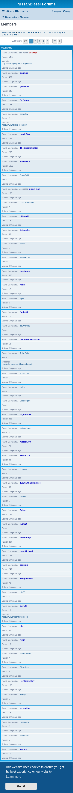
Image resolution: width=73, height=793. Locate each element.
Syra (22, 298)
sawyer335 (25, 326)
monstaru (24, 736)
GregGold (24, 175)
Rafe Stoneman (27, 202)
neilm (22, 285)
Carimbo (24, 73)
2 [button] (35, 41)
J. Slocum (24, 373)
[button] (25, 41)
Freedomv (24, 722)
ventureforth (25, 653)
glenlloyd (24, 86)
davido (23, 496)
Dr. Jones (24, 100)
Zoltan (23, 510)
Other (16, 35)
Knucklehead (26, 551)
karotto (23, 749)
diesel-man (34, 189)
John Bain (24, 353)
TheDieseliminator (29, 148)
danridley (24, 114)
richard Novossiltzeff (30, 339)
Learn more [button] (13, 776)
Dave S (23, 606)
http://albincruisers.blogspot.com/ (17, 364)
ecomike (24, 565)
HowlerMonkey (27, 681)
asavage (33, 53)
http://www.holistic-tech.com (14, 125)
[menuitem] (10, 11)
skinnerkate (25, 428)
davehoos (25, 271)
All (18, 32)
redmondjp (25, 537)
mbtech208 (25, 442)
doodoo (23, 469)
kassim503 (25, 161)
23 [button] (55, 41)
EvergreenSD (26, 578)
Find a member (9, 32)
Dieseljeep (24, 667)
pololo (22, 244)
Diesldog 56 (25, 401)
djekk (22, 387)
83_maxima (25, 414)
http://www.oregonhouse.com (15, 617)
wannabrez (25, 257)
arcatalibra (25, 708)
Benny (23, 694)
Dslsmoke (25, 230)
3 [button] (39, 41)
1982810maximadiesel (30, 483)
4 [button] (43, 41)
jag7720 (23, 524)
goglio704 (25, 134)
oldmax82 (24, 216)
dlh (21, 626)
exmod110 (25, 455)
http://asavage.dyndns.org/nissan (17, 63)
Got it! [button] (21, 786)
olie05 (22, 592)
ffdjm (22, 640)
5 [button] (47, 41)
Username (6, 48)
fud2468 (24, 312)
